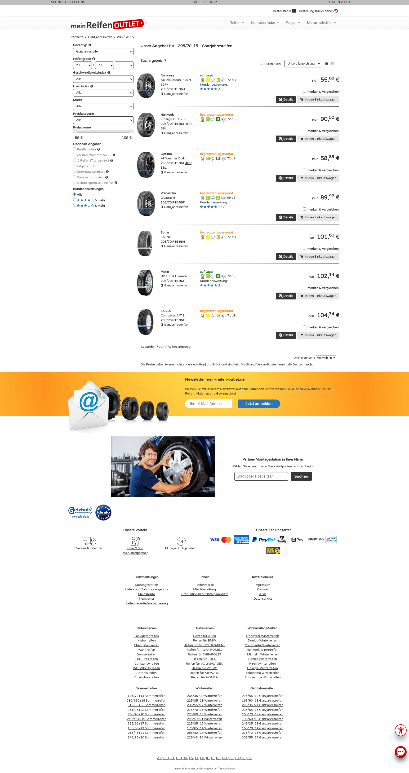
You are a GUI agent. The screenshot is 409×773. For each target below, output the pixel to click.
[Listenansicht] (326, 63)
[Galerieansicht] (333, 63)
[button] (401, 730)
